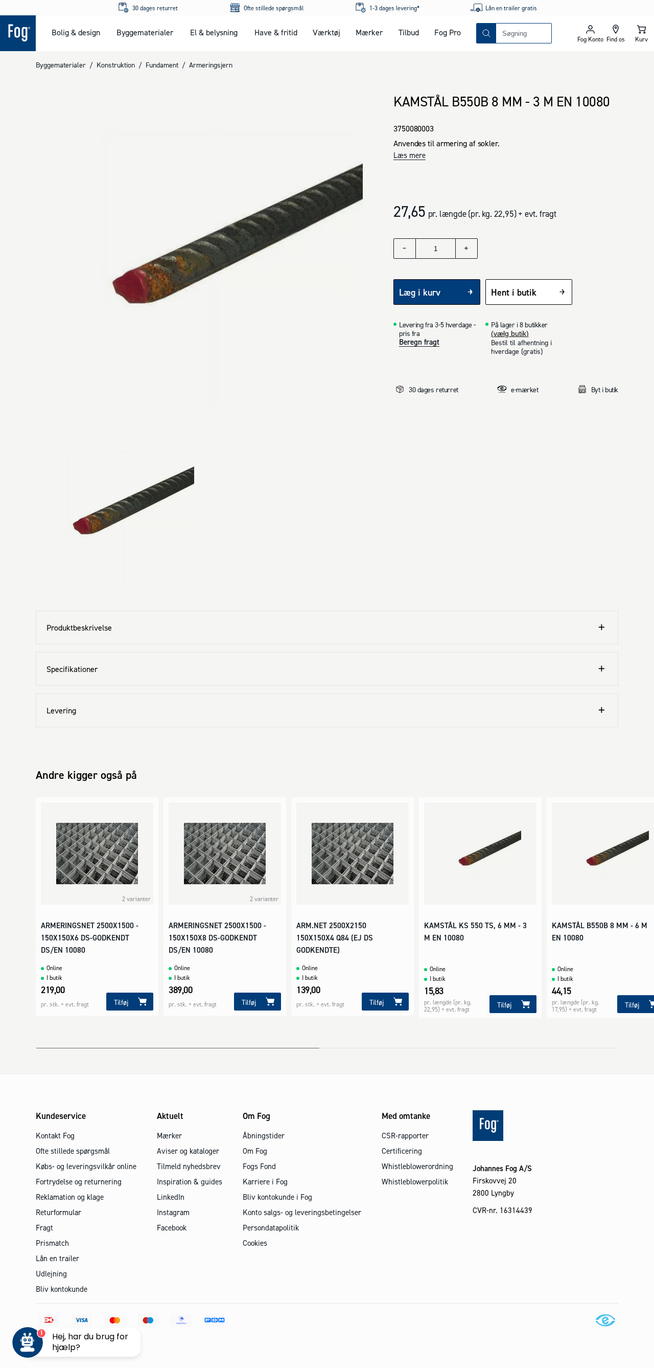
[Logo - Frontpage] (18, 33)
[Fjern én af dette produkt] (404, 248)
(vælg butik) (510, 333)
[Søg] (486, 33)
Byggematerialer (144, 32)
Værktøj (326, 32)
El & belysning (214, 32)
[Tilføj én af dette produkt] (466, 248)
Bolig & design (76, 32)
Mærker (369, 32)
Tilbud (409, 32)
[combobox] (523, 33)
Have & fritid (275, 32)
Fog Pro (447, 32)
